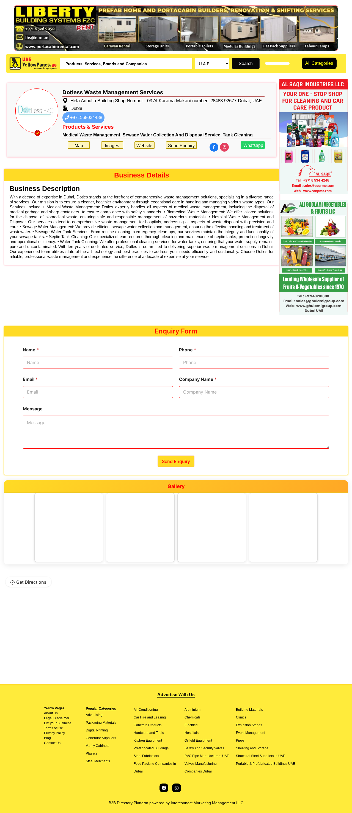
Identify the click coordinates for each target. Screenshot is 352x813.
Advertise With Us (176, 694)
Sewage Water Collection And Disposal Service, (172, 135)
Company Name (198, 379)
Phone (187, 349)
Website (144, 145)
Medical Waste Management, (91, 135)
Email (30, 379)
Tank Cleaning (238, 135)
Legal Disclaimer (56, 718)
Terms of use (53, 728)
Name (31, 349)
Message (33, 408)
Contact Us (52, 743)
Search (246, 63)
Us (55, 713)
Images (112, 145)
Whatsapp (252, 145)
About (48, 713)
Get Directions (31, 582)
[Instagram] (176, 788)
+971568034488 (85, 117)
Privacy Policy (54, 733)
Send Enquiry (181, 145)
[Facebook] (164, 788)
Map (79, 145)
